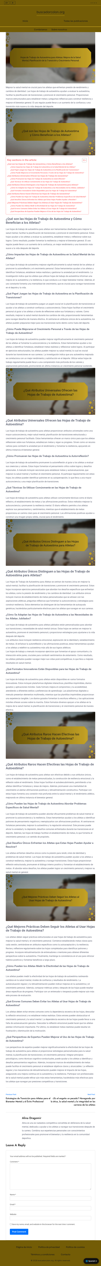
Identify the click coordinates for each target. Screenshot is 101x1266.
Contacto (65, 1254)
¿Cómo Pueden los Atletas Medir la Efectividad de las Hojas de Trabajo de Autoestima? (42, 206)
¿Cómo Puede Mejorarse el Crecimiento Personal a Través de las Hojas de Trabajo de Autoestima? (47, 173)
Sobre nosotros (59, 29)
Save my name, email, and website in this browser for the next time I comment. (43, 1224)
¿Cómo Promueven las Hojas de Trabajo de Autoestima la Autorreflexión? (37, 179)
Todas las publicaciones (76, 21)
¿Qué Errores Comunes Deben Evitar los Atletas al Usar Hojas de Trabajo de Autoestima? (43, 209)
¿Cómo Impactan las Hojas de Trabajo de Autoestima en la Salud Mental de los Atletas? (42, 167)
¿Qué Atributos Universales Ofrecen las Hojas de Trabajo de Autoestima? (37, 176)
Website (13, 1214)
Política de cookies (75, 1247)
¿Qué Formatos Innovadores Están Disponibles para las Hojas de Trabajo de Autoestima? (43, 191)
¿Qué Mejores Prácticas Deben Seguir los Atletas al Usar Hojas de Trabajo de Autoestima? (44, 203)
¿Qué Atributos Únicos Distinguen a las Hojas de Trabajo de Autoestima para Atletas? (42, 185)
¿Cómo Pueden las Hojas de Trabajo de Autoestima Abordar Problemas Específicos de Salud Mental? (48, 197)
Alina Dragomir (31, 1118)
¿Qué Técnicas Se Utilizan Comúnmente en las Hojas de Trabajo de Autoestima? (40, 182)
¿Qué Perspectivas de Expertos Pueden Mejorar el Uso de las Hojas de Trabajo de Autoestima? (45, 211)
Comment (14, 1162)
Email (13, 1205)
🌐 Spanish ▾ (91, 1261)
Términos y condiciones (43, 1254)
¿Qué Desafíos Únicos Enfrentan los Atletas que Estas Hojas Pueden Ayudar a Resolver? (43, 200)
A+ (6, 2)
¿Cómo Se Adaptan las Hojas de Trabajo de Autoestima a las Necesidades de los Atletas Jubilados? (47, 188)
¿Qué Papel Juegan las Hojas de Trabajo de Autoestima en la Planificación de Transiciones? (44, 170)
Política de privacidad (49, 1247)
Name (13, 1195)
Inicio (25, 21)
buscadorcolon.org (51, 12)
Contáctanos (40, 29)
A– (13, 2)
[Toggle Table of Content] (83, 160)
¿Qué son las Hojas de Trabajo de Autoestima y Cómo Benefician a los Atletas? (40, 164)
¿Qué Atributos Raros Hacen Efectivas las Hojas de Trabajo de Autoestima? (38, 194)
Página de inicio (24, 1247)
